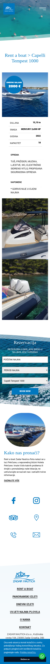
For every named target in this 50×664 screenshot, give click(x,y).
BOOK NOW (25, 391)
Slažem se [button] (25, 659)
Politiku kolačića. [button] (28, 652)
